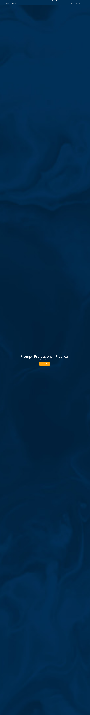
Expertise (65, 3)
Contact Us (82, 3)
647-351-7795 (47, 1)
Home (51, 3)
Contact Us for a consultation (37, 1)
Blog (72, 3)
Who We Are (58, 3)
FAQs (76, 3)
